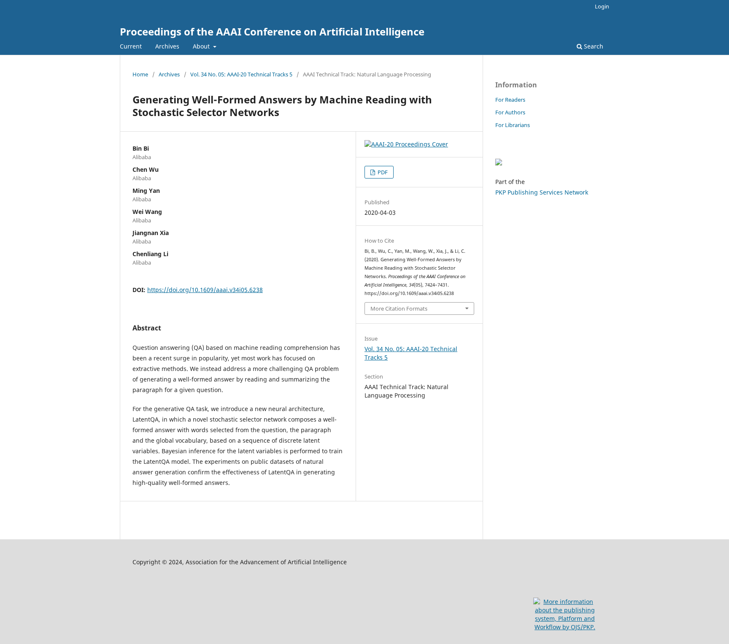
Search (592, 46)
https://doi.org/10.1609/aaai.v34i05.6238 (205, 290)
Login (602, 6)
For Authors (510, 112)
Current (131, 46)
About (202, 46)
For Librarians (512, 125)
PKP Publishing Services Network (541, 192)
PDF (382, 172)
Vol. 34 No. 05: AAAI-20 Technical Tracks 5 (241, 74)
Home (140, 74)
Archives (167, 46)
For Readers (510, 99)
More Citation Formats (398, 308)
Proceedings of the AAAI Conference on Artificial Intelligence (272, 31)
